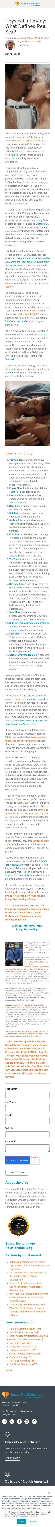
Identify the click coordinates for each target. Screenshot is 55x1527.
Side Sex (10, 1066)
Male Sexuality (37, 1041)
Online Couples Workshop (25, 1353)
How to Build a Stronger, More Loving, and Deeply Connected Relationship (25, 1287)
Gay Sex (9, 1077)
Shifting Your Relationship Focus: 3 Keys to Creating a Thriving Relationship (27, 1276)
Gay (41, 1052)
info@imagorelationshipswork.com (17, 1411)
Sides (43, 1063)
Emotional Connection (23, 1364)
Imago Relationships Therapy (21, 899)
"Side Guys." (23, 803)
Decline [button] (33, 1522)
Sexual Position (19, 1073)
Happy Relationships (22, 1350)
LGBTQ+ (33, 1052)
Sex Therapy (24, 969)
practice (17, 974)
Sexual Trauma (30, 1045)
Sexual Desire (13, 1045)
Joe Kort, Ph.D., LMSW (28, 38)
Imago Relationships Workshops (22, 896)
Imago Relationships (22, 1346)
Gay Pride (21, 1052)
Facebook (31, 45)
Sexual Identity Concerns (39, 969)
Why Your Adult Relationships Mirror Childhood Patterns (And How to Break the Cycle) (28, 1298)
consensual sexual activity (26, 140)
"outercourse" (30, 182)
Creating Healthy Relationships (28, 1336)
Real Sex (28, 1070)
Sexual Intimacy (14, 1063)
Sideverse (16, 1070)
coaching (31, 979)
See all (9, 1370)
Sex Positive (38, 1059)
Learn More (12, 1458)
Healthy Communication (25, 1329)
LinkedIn (35, 45)
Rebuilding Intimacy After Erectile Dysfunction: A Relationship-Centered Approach (29, 1266)
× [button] (48, 1492)
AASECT (30, 950)
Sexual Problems (29, 1055)
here (25, 1010)
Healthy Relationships (24, 1332)
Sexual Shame (37, 1073)
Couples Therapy (20, 1357)
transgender (20, 699)
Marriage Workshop (22, 1360)
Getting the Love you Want (26, 1339)
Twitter (39, 45)
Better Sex (30, 1048)
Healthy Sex (31, 1063)
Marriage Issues (20, 1343)
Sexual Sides (23, 1066)
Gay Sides (37, 1066)
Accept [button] (21, 1522)
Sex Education (22, 1059)
